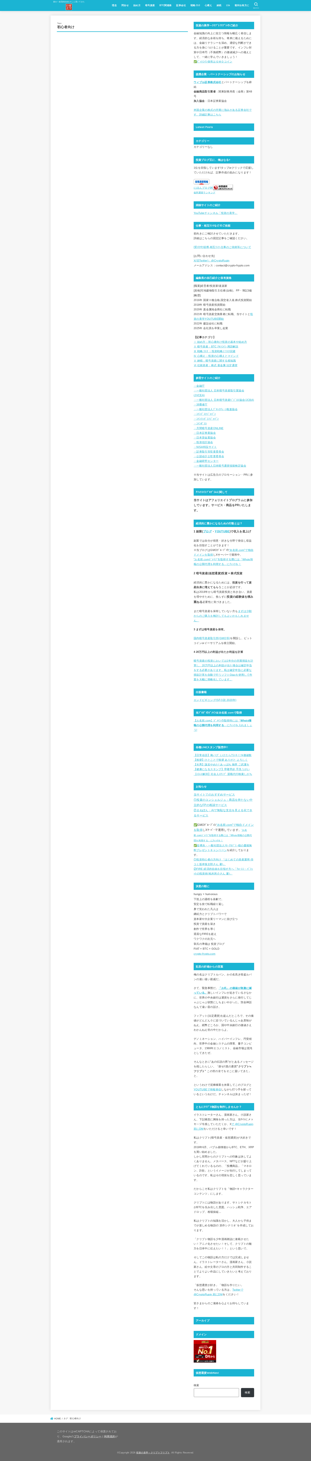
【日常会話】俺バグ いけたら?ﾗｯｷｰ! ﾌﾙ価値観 (223, 755)
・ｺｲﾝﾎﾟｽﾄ (200, 423)
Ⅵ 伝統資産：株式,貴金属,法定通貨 (216, 365)
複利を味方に (242, 5)
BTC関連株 (165, 5)
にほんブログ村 (203, 187)
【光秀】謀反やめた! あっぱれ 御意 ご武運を (221, 764)
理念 (114, 5)
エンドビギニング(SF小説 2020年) (215, 700)
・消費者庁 (201, 404)
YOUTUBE (222, 531)
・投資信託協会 (203, 442)
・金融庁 (199, 385)
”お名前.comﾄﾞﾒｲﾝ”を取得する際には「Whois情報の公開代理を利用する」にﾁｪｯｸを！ (223, 835)
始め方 (137, 5)
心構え (208, 5)
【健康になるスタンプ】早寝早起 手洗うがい (222, 769)
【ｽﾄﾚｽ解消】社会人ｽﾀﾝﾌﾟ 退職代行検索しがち (223, 774)
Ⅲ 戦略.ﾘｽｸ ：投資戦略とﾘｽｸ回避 (214, 351)
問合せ (125, 5)
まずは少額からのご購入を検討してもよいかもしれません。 (223, 616)
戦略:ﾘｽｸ (195, 5)
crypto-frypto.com (204, 953)
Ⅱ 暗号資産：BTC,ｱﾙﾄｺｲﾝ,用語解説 (216, 346)
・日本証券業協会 (205, 432)
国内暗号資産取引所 (206, 638)
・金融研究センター (206, 461)
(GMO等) (224, 638)
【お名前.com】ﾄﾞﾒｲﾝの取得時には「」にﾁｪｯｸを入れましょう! (223, 725)
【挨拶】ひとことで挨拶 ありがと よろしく (221, 759)
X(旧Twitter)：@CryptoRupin (211, 260)
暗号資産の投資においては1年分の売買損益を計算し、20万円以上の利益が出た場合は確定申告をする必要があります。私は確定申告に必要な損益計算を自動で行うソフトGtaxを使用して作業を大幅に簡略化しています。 (223, 670)
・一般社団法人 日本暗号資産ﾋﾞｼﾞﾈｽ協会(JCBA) (224, 400)
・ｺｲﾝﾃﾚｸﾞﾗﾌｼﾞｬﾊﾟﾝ (206, 418)
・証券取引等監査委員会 (209, 451)
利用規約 (109, 1436)
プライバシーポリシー (88, 1436)
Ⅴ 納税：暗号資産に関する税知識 (215, 360)
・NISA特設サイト (205, 447)
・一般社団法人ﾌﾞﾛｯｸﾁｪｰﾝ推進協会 (216, 409)
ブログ (207, 531)
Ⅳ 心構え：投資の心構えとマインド (216, 356)
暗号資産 (150, 5)
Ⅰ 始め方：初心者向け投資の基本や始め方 (220, 341)
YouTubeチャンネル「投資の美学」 (216, 213)
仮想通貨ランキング (204, 192)
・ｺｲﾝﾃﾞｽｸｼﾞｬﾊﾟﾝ (205, 414)
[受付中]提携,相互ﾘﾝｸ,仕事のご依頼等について (222, 247)
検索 (196, 1385)
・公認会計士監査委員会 (209, 456)
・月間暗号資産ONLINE (209, 428)
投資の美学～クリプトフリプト (153, 1452)
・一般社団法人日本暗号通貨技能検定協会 (220, 465)
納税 (219, 5)
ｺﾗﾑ (228, 5)
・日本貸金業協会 (205, 437)
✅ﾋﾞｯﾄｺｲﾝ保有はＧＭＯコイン (213, 61)
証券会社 (181, 5)
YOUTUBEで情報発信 (207, 1089)
